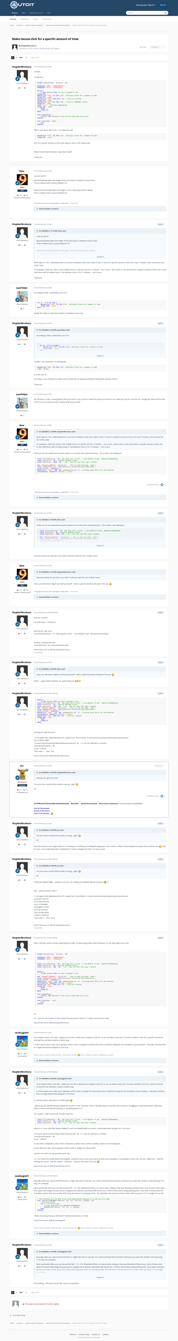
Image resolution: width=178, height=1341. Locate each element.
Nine (21, 171)
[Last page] (26, 57)
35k (20, 790)
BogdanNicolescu (28, 46)
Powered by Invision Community (89, 1337)
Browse (15, 13)
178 (26, 790)
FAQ (48, 13)
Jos (21, 765)
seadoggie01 (22, 1032)
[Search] (165, 13)
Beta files (75, 803)
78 (23, 309)
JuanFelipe (21, 287)
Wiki (23, 13)
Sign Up (163, 5)
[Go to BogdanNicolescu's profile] (14, 47)
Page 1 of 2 (35, 58)
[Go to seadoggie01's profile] (22, 1041)
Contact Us (95, 1334)
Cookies (105, 1334)
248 (26, 195)
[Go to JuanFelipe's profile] (22, 296)
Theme (72, 1334)
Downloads (24, 19)
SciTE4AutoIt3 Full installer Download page (51, 803)
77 (21, 88)
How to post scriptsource (108, 803)
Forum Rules (47, 19)
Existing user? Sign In (145, 5)
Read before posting (89, 803)
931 (20, 1054)
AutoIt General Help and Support (47, 48)
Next (21, 58)
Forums (13, 19)
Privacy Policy (84, 1334)
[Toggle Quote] (37, 231)
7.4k (20, 195)
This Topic (156, 13)
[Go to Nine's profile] (22, 179)
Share (144, 47)
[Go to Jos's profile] (22, 774)
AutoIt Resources (35, 13)
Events (35, 19)
